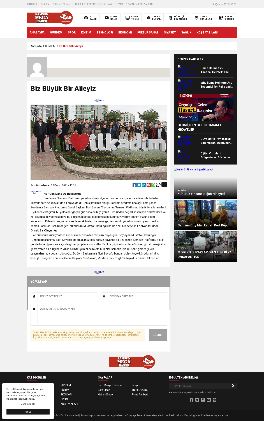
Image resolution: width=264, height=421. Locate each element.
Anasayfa (36, 46)
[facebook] (135, 185)
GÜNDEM (45, 4)
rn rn (98, 100)
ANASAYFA (32, 4)
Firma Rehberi (140, 394)
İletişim (136, 385)
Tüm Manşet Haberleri (110, 385)
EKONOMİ (91, 4)
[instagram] (203, 399)
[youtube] (209, 399)
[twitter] (139, 185)
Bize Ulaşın (104, 389)
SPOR (55, 4)
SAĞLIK (131, 4)
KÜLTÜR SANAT (106, 4)
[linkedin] (144, 185)
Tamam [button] (28, 412)
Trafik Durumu (140, 389)
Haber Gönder (106, 394)
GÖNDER (157, 335)
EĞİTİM (64, 4)
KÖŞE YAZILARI (145, 4)
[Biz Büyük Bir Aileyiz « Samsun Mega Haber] (50, 17)
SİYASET (121, 4)
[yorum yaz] (158, 185)
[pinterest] (149, 185)
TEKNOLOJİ (77, 4)
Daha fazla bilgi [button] (28, 404)
